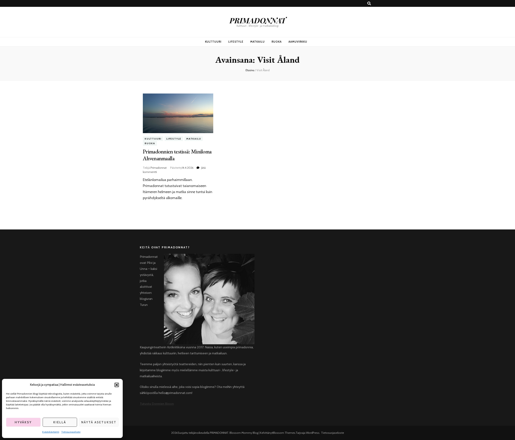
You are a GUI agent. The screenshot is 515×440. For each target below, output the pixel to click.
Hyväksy (23, 422)
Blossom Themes (284, 433)
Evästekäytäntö (50, 431)
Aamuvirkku (297, 41)
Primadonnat (158, 168)
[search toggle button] (369, 3)
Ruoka (277, 41)
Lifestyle (235, 41)
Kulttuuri (213, 41)
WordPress (312, 433)
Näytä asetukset (98, 422)
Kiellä (59, 422)
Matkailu (257, 41)
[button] (117, 385)
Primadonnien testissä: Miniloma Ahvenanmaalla (177, 155)
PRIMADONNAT (258, 20)
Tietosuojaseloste (70, 431)
